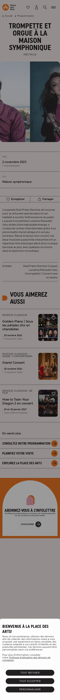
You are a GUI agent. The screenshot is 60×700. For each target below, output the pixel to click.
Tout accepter (29, 681)
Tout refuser (30, 672)
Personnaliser (30, 689)
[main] (30, 659)
